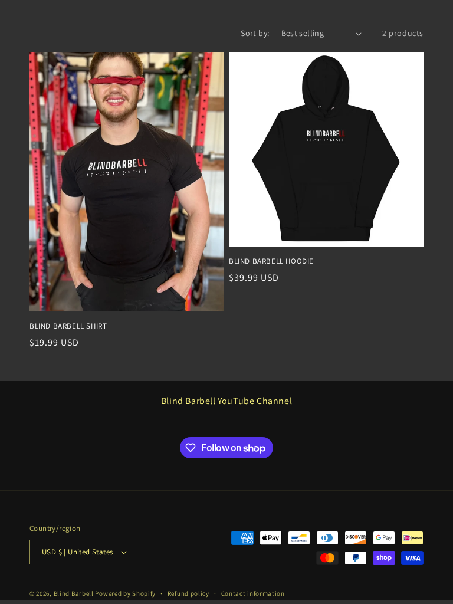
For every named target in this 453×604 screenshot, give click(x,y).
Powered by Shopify (125, 593)
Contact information (253, 593)
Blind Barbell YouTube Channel (226, 401)
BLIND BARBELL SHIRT (68, 326)
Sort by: (255, 33)
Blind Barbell (74, 593)
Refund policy (188, 593)
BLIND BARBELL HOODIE (271, 261)
